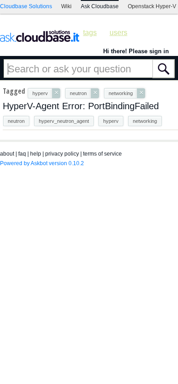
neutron (16, 121)
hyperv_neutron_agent (64, 121)
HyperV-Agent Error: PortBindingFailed (81, 106)
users (118, 32)
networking (145, 121)
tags (90, 32)
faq (22, 154)
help (35, 154)
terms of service (102, 154)
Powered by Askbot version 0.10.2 (42, 163)
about (7, 154)
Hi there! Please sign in (136, 51)
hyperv (111, 121)
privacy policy (62, 154)
